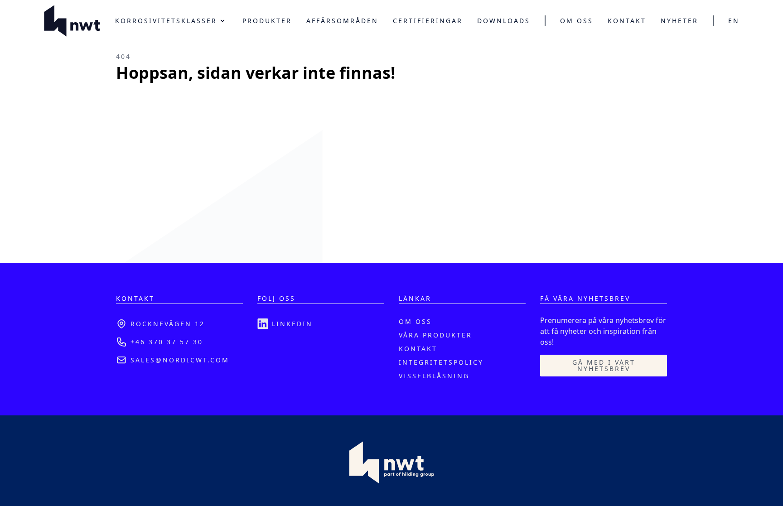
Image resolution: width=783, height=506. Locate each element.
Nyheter (679, 21)
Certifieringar (428, 21)
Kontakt (627, 21)
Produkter (267, 21)
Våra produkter (435, 335)
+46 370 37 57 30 (166, 341)
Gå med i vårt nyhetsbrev (603, 365)
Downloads (503, 21)
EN (734, 21)
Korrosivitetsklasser (166, 20)
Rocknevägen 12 (167, 323)
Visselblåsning (434, 375)
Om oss (576, 21)
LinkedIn (292, 323)
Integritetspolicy (441, 362)
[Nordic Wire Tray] (72, 21)
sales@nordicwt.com (179, 360)
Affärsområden (342, 21)
